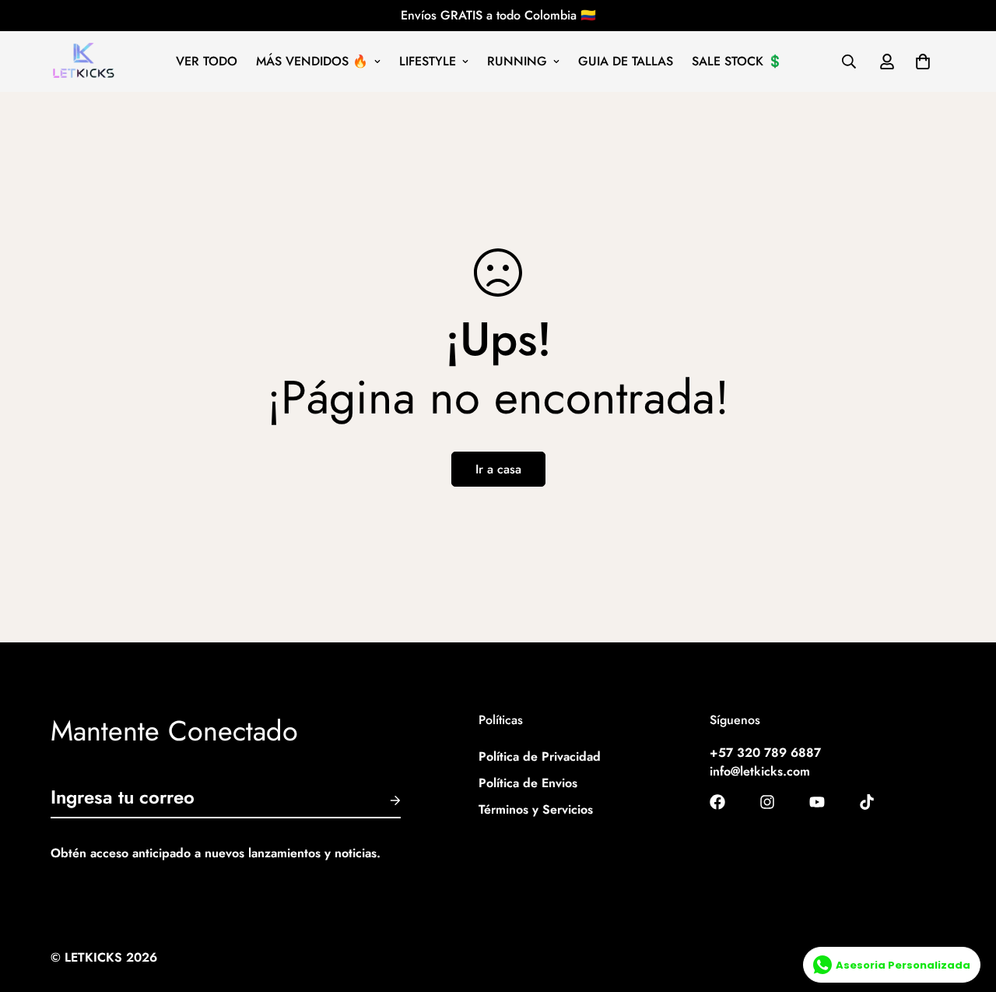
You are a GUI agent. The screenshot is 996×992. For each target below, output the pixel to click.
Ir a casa (498, 469)
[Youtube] (817, 802)
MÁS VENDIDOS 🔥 (312, 61)
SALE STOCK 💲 (737, 61)
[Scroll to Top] (966, 907)
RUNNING (517, 61)
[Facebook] (717, 802)
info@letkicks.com (760, 772)
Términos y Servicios (536, 810)
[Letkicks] (84, 61)
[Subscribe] (383, 800)
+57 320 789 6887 (765, 753)
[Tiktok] (867, 802)
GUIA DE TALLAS (625, 61)
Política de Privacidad (540, 757)
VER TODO (206, 61)
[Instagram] (767, 802)
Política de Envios (528, 784)
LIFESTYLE (427, 61)
